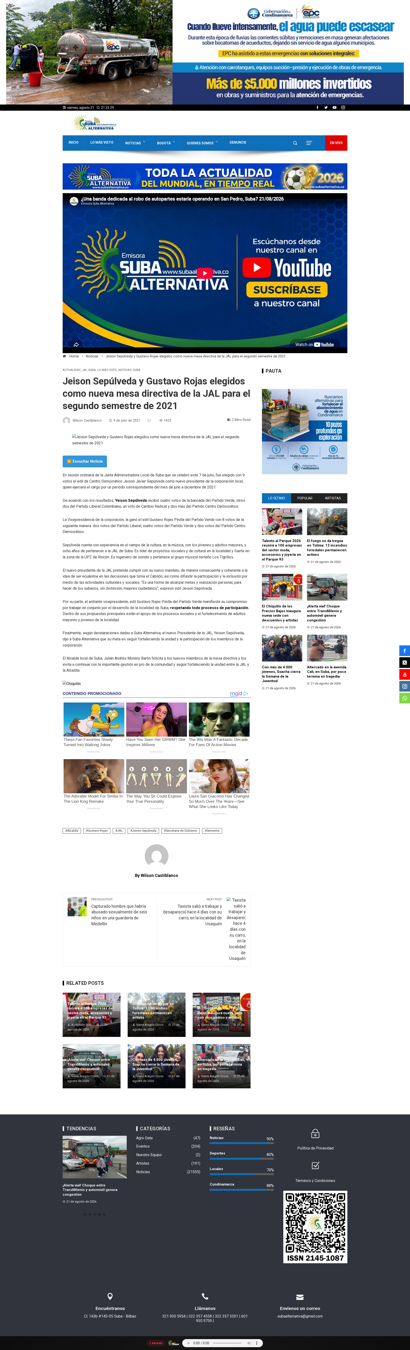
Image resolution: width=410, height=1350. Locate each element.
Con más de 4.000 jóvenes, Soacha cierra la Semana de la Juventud (155, 1064)
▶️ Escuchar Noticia (85, 461)
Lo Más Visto (101, 142)
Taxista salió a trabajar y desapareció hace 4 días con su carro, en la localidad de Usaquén (192, 912)
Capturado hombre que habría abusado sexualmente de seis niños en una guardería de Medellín (119, 912)
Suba (136, 370)
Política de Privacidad (315, 1148)
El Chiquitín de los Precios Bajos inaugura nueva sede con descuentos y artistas (219, 1013)
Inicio (74, 142)
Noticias (133, 143)
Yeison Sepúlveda (131, 500)
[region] (205, 52)
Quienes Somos (200, 143)
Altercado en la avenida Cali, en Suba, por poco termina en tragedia (221, 1064)
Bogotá (164, 143)
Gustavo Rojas (98, 830)
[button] (205, 52)
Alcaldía (72, 830)
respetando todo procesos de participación (209, 608)
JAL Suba (89, 370)
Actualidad (72, 370)
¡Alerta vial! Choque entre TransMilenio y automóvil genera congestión (88, 1064)
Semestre (213, 830)
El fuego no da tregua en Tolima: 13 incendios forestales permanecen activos (153, 1011)
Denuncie (238, 142)
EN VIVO (336, 143)
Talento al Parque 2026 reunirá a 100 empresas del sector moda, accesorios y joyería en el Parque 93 (90, 1011)
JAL (120, 830)
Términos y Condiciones (315, 1180)
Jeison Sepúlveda (144, 830)
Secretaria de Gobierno (181, 830)
